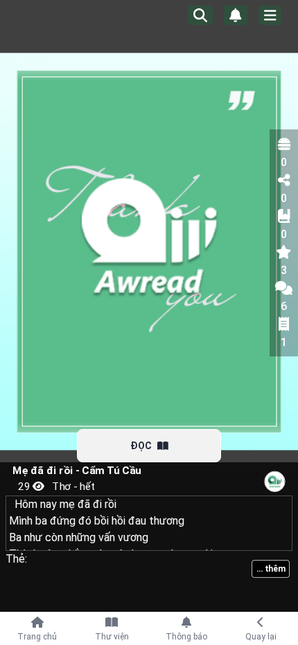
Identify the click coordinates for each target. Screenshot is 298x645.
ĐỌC (141, 445)
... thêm (270, 569)
